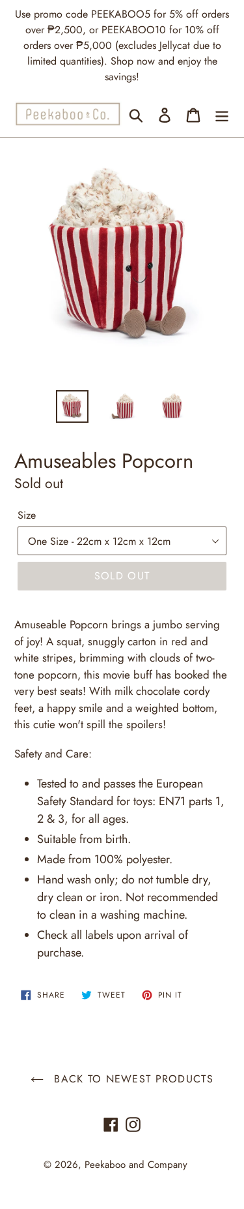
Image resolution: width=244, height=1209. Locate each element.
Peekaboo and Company (136, 1164)
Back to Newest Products (131, 1078)
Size (27, 515)
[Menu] (222, 114)
